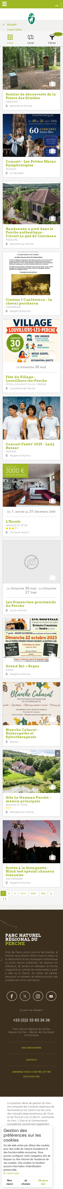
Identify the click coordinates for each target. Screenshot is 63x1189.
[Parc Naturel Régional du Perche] (31, 18)
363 (43, 893)
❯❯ (4, 898)
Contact (31, 1059)
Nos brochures (31, 1047)
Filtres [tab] (52, 43)
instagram (38, 996)
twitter (25, 996)
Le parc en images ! (31, 1010)
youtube (51, 996)
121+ (23, 893)
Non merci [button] (9, 1182)
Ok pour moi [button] (43, 1182)
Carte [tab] (30, 43)
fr (56, 6)
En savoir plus (11, 1173)
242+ (34, 893)
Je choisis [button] (25, 1182)
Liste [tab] (10, 43)
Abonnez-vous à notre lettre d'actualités (31, 1074)
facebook (12, 996)
